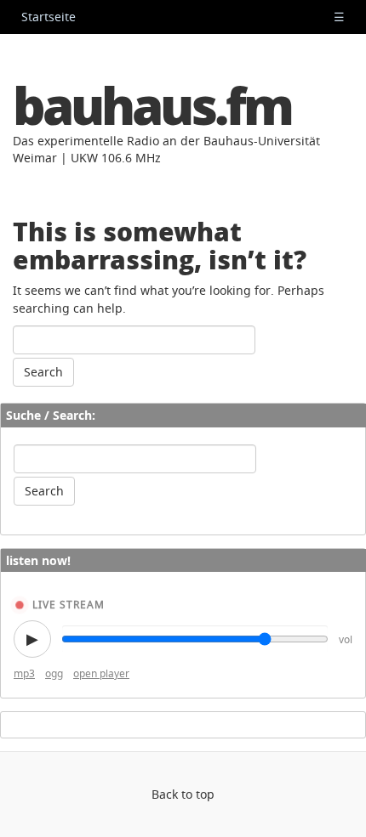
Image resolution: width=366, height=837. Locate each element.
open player (101, 673)
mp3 (24, 673)
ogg (54, 673)
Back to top (183, 794)
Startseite (48, 16)
